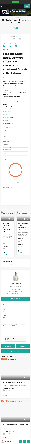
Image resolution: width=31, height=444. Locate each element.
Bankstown (18, 17)
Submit (27, 6)
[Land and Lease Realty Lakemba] (15, 2)
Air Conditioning (9, 117)
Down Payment (7, 149)
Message (5, 322)
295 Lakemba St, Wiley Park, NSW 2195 (15, 424)
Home (11, 17)
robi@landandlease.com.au (17, 294)
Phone (4, 315)
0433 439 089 (17, 289)
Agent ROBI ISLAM (15, 284)
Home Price (6, 141)
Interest (5, 133)
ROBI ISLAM (8, 441)
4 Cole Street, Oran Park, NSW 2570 (14, 382)
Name (4, 302)
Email (4, 309)
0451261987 (6, 6)
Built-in (6, 120)
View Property (15, 375)
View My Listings (15, 298)
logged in (12, 264)
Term (4, 130)
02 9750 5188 (17, 286)
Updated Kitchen (9, 123)
